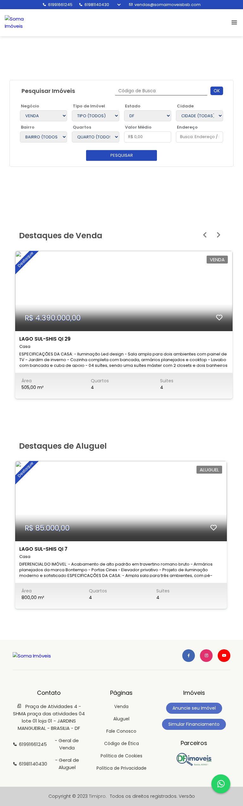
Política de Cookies (121, 756)
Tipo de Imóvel (89, 106)
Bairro (27, 127)
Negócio (30, 106)
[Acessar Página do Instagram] (206, 655)
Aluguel (121, 719)
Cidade (185, 106)
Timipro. (98, 796)
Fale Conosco (121, 731)
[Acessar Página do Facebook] (188, 655)
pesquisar (121, 155)
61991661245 (60, 5)
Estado (132, 106)
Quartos (82, 127)
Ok (217, 91)
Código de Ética (121, 743)
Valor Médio (138, 127)
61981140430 (96, 5)
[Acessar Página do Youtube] (224, 655)
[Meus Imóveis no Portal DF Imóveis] (194, 764)
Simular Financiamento (194, 724)
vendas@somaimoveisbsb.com (167, 5)
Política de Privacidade (121, 768)
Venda (121, 706)
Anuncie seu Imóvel (194, 708)
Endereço (187, 127)
